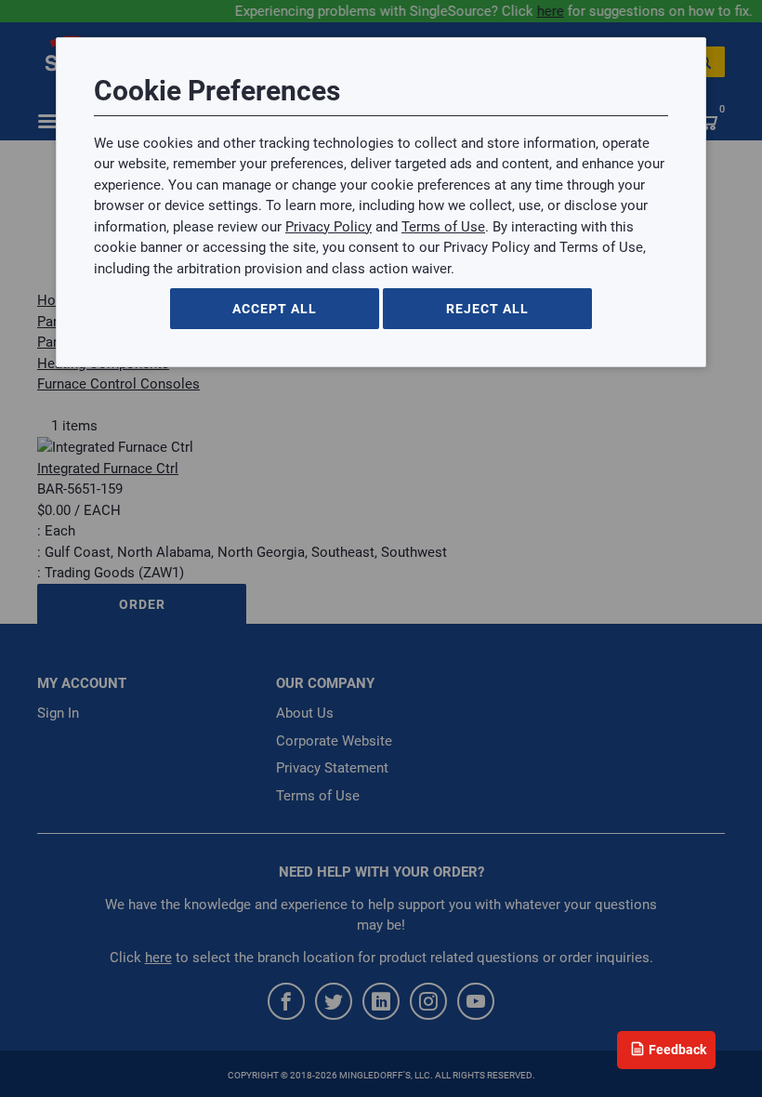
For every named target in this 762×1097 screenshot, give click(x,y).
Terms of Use (443, 226)
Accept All (274, 308)
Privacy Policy (328, 226)
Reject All (487, 308)
